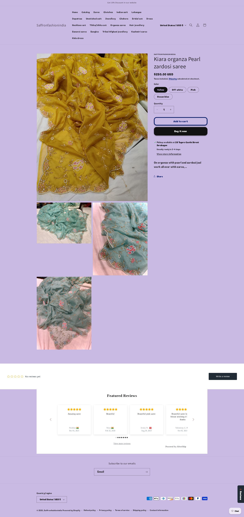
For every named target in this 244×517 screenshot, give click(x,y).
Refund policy (90, 510)
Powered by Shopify (71, 510)
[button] (191, 25)
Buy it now (180, 131)
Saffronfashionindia (53, 510)
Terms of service (122, 510)
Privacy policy (105, 510)
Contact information (159, 510)
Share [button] (160, 176)
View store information (169, 153)
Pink (193, 89)
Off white (177, 89)
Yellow (160, 89)
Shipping (173, 78)
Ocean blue (163, 96)
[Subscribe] (146, 472)
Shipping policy (139, 510)
